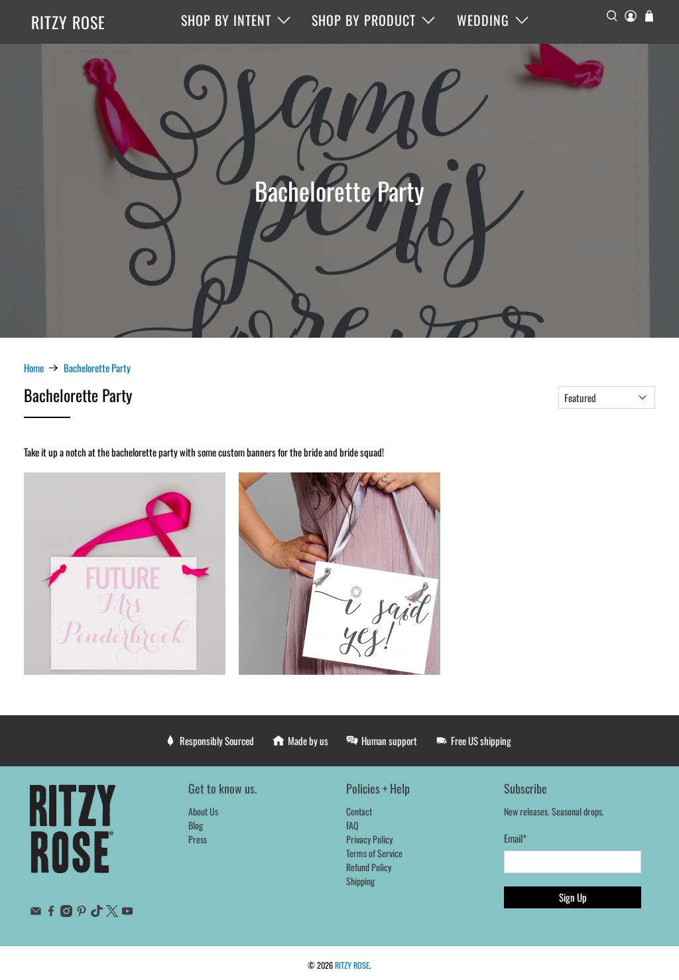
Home (34, 368)
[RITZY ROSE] (73, 836)
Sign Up (573, 897)
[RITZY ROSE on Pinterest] (82, 913)
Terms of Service (374, 853)
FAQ (352, 825)
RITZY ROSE (68, 22)
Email (515, 838)
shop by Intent (226, 20)
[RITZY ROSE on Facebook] (51, 913)
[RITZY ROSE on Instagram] (66, 913)
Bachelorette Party (97, 368)
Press (197, 839)
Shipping (360, 881)
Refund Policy (368, 867)
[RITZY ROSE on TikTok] (97, 913)
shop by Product (364, 20)
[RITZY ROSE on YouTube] (127, 913)
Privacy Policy (369, 839)
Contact (359, 811)
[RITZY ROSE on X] (112, 913)
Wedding (483, 20)
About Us (203, 811)
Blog (195, 825)
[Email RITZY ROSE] (36, 913)
